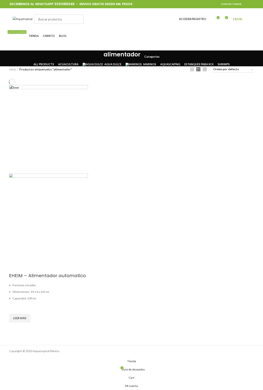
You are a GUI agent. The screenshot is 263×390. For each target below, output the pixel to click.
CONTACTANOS (231, 4)
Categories (152, 56)
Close (15, 87)
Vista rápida (14, 327)
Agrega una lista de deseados (14, 309)
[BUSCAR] (78, 19)
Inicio (12, 69)
